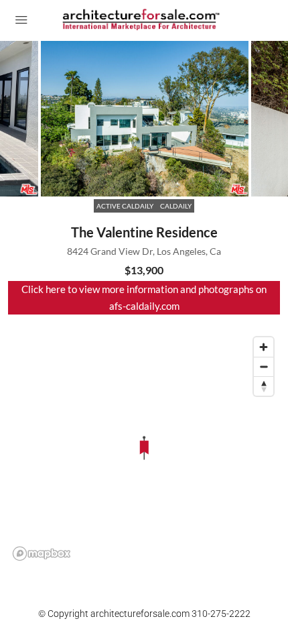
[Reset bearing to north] (263, 386)
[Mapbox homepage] (41, 553)
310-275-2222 (221, 613)
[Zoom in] (263, 347)
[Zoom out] (263, 366)
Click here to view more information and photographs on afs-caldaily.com (144, 297)
